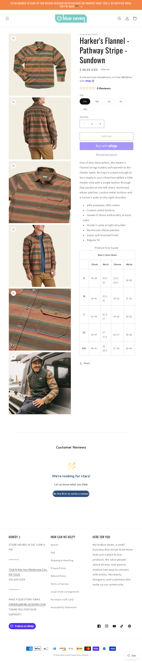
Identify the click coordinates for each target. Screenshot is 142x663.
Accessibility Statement (64, 607)
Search (54, 544)
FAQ (53, 552)
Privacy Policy (58, 568)
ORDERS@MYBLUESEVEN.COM (27, 604)
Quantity (84, 116)
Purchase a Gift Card (62, 599)
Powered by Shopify (79, 655)
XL (123, 102)
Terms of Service (60, 583)
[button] (7, 18)
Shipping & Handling (62, 560)
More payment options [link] (106, 154)
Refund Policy (58, 575)
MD (99, 102)
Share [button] (87, 363)
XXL (87, 109)
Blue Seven (65, 655)
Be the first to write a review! (71, 493)
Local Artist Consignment (65, 591)
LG (111, 102)
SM (86, 102)
